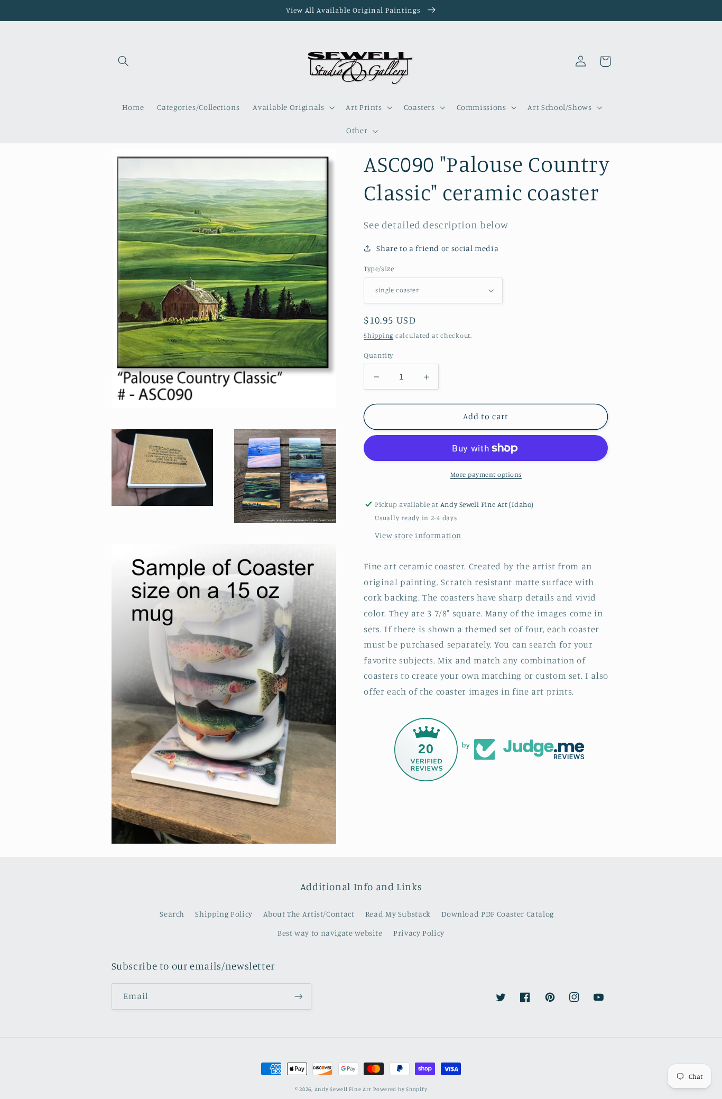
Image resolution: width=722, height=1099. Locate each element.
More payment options (486, 474)
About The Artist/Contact (308, 913)
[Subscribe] (298, 996)
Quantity (378, 355)
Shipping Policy (223, 913)
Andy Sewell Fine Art (343, 1089)
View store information (418, 535)
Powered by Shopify (400, 1089)
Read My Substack (398, 913)
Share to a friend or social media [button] (437, 248)
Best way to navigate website (330, 932)
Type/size (379, 268)
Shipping (378, 335)
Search (172, 913)
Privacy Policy (419, 932)
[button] (124, 61)
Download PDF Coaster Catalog (497, 913)
